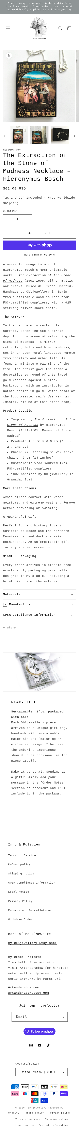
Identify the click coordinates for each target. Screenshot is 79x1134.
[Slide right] (74, 136)
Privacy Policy (20, 901)
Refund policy (19, 864)
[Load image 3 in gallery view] (60, 135)
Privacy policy (60, 1113)
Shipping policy (56, 1119)
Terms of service (27, 1119)
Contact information (53, 1125)
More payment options (39, 254)
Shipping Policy (21, 873)
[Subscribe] (63, 1017)
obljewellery (37, 1108)
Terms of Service (22, 855)
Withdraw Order (20, 919)
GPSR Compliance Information (31, 882)
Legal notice (24, 1125)
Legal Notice (18, 891)
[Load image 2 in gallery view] (39, 135)
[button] (8, 28)
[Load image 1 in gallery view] (19, 135)
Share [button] (11, 627)
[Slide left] (4, 136)
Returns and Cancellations (30, 910)
